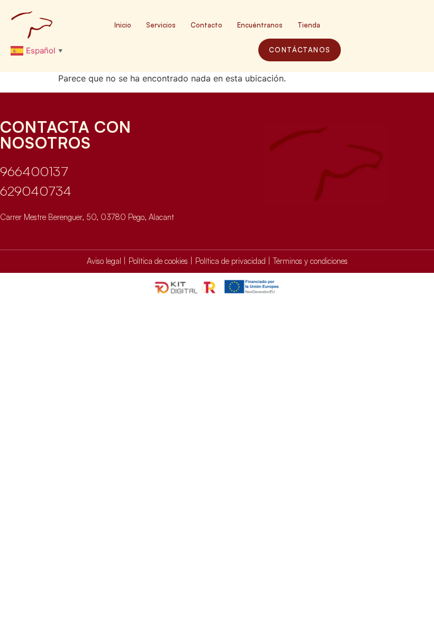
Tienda (308, 25)
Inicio (122, 25)
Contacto (206, 25)
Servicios (161, 25)
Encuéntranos (260, 25)
